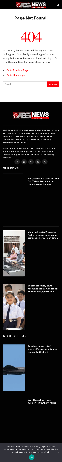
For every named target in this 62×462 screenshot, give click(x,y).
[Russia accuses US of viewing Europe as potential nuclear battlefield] (14, 367)
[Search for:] (25, 84)
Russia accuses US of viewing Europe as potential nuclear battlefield (42, 349)
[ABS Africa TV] (31, 5)
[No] (58, 452)
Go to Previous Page (17, 70)
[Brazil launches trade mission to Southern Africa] (14, 421)
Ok (31, 457)
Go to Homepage (15, 75)
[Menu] (5, 5)
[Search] (57, 5)
